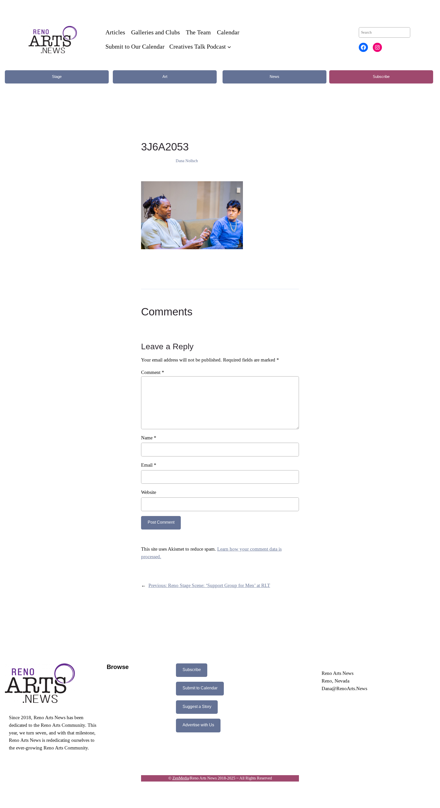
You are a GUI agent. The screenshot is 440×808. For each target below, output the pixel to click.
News (274, 76)
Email (148, 465)
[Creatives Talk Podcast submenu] (229, 46)
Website (148, 492)
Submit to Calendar (200, 688)
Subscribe (381, 76)
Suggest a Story (197, 706)
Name (148, 437)
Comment (152, 372)
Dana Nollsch (187, 161)
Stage (57, 76)
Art (164, 76)
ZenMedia (180, 778)
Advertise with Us (198, 725)
